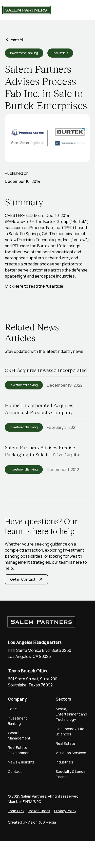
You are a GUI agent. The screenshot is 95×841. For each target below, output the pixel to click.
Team (12, 708)
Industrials (64, 762)
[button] (88, 10)
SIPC (37, 801)
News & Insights (21, 762)
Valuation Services (71, 752)
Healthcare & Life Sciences (70, 731)
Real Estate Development (19, 750)
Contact (15, 771)
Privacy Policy (65, 810)
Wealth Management (19, 735)
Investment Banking (17, 721)
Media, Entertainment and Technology (71, 714)
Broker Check (39, 810)
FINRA (27, 801)
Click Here (14, 286)
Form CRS (16, 810)
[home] (26, 10)
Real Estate (65, 743)
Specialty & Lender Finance (71, 774)
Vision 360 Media (42, 822)
